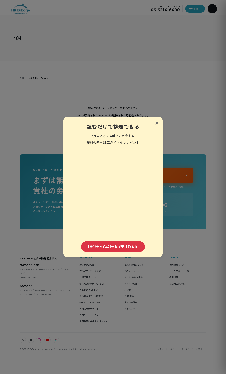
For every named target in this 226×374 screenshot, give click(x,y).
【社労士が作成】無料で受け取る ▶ (113, 246)
